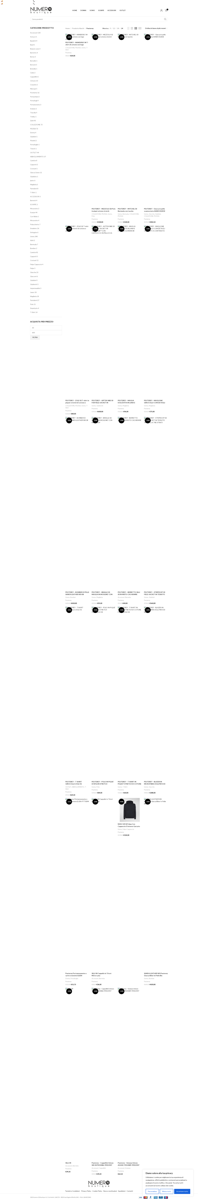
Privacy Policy (86, 1191)
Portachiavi (34, 97)
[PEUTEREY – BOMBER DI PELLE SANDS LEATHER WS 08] (77, 503)
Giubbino (33, 177)
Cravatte (33, 85)
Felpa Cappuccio (36, 264)
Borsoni (33, 65)
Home (67, 28)
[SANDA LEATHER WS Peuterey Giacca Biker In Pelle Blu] (156, 884)
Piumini (32, 140)
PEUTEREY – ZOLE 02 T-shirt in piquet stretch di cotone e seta (77, 402)
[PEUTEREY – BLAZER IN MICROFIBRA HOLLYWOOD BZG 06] (156, 693)
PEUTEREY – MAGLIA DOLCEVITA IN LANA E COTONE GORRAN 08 (126, 402)
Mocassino (34, 208)
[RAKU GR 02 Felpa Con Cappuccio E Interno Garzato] (130, 810)
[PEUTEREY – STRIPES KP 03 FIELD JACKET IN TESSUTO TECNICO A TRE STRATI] (156, 503)
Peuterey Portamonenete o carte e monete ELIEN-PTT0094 (76, 975)
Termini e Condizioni (72, 1191)
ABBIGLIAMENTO (37, 157)
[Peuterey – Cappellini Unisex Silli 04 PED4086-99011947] (104, 1074)
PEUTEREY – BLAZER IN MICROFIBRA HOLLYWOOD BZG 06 (154, 784)
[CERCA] (165, 19)
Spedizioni (121, 1191)
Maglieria (33, 184)
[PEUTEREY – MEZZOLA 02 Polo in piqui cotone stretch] (104, 120)
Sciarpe (32, 109)
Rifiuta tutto (166, 1191)
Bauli (32, 45)
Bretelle (33, 69)
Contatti (130, 1191)
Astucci (33, 37)
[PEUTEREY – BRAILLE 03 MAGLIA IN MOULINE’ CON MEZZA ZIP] (104, 503)
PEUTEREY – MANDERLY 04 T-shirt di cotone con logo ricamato (76, 44)
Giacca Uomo (35, 172)
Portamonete (35, 105)
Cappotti (33, 165)
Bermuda (33, 244)
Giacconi (33, 276)
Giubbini (33, 137)
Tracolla (33, 113)
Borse (32, 57)
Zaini (32, 121)
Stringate (33, 232)
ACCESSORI (34, 196)
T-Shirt (32, 192)
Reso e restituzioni (110, 1191)
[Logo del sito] (41, 10)
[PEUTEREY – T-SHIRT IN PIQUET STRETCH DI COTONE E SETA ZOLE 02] (130, 693)
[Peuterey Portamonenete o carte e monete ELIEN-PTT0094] (77, 884)
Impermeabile (35, 288)
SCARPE (33, 204)
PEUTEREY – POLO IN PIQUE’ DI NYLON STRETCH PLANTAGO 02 (103, 784)
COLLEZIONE (35, 125)
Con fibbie (34, 216)
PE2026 (33, 129)
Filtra (35, 337)
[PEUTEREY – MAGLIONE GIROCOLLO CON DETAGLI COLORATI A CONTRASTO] (156, 311)
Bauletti (33, 41)
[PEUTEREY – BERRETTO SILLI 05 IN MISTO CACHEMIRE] (130, 503)
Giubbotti (33, 284)
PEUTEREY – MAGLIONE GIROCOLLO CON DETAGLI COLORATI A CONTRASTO (154, 402)
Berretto (33, 53)
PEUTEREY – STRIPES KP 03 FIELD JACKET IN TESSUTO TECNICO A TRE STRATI (154, 594)
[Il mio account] (161, 10)
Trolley (32, 117)
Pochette (33, 93)
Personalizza (152, 1191)
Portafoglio (34, 145)
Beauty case (34, 49)
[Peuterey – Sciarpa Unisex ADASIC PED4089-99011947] (130, 1074)
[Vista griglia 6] (139, 28)
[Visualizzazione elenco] (128, 28)
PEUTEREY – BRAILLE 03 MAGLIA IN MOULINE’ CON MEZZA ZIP (102, 594)
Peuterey (68, 53)
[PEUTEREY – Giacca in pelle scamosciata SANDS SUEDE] (156, 120)
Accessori (33, 33)
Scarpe (32, 212)
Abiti (32, 240)
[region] (168, 1182)
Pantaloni (33, 189)
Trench (32, 149)
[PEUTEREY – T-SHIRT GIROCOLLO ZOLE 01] (77, 693)
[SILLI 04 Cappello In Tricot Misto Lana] (104, 884)
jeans (32, 180)
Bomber (33, 248)
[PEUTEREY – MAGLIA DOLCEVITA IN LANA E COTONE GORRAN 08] (130, 311)
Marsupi (33, 89)
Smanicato (34, 308)
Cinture (33, 81)
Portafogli (33, 101)
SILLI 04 (68, 1163)
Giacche (33, 272)
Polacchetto (34, 224)
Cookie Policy (97, 1191)
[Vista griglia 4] (136, 28)
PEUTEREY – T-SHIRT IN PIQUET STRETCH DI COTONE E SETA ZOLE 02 (129, 784)
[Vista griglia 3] (132, 28)
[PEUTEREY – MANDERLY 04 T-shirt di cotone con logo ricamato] (77, 36)
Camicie (33, 160)
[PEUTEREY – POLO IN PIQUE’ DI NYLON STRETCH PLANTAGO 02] (104, 693)
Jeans (32, 292)
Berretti (33, 200)
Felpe (32, 268)
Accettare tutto (182, 1191)
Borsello (33, 61)
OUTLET (33, 153)
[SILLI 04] (77, 1074)
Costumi (33, 169)
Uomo (32, 236)
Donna (32, 133)
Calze (32, 73)
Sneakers (33, 228)
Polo (31, 304)
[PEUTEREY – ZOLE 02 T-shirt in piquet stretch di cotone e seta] (77, 311)
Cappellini (33, 77)
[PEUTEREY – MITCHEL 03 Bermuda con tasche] (130, 120)
